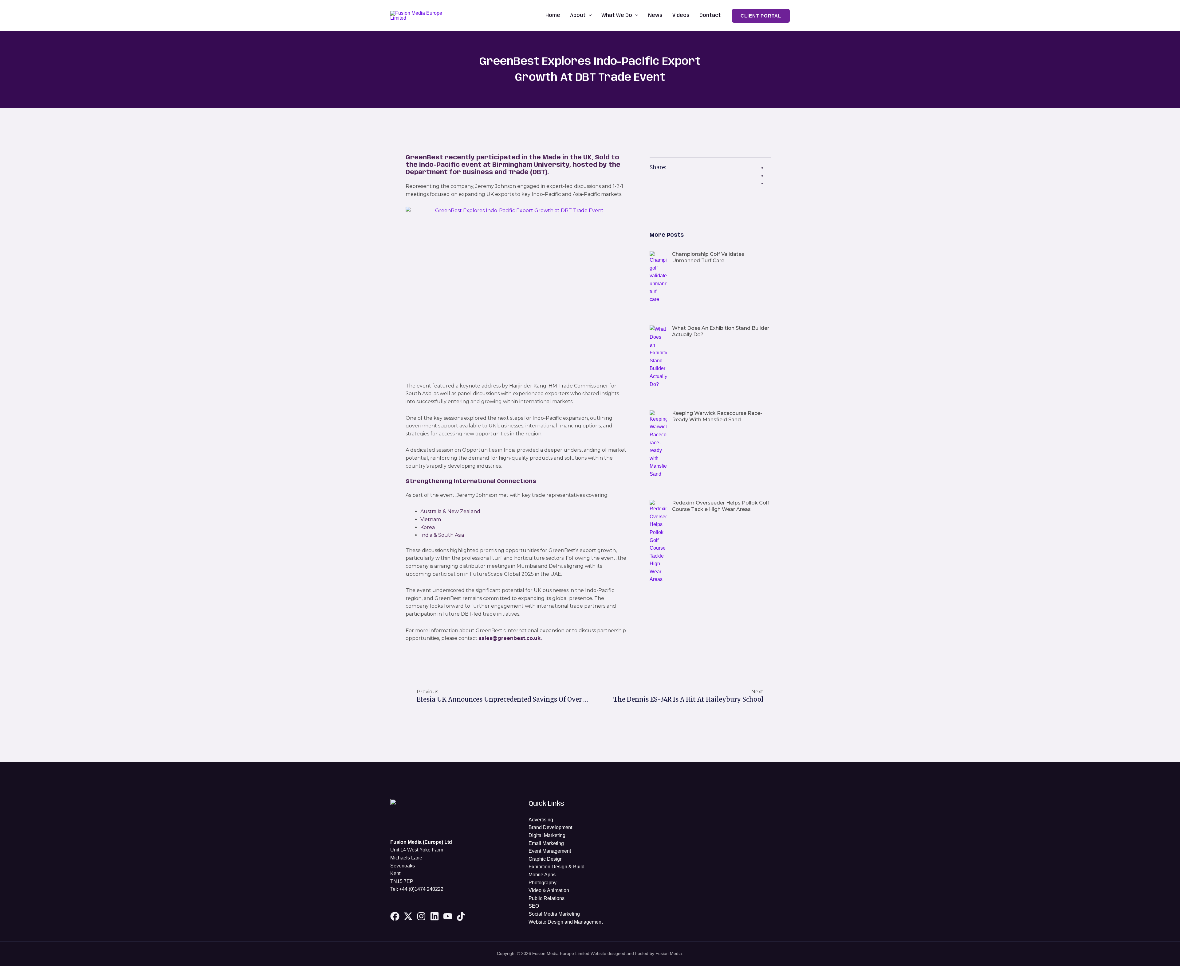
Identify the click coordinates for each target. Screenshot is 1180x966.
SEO (534, 906)
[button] (589, 15)
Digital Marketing (547, 835)
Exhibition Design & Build (556, 866)
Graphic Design (546, 859)
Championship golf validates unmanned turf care (708, 257)
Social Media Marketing (554, 914)
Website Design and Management (566, 922)
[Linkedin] (434, 916)
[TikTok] (461, 916)
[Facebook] (394, 916)
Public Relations (546, 898)
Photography (543, 882)
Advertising (541, 819)
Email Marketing (546, 843)
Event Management (550, 851)
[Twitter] (408, 916)
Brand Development (550, 827)
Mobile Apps (542, 874)
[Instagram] (421, 916)
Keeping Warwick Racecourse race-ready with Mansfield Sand (717, 416)
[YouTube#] (447, 916)
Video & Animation (549, 890)
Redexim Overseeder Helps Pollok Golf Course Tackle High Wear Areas (720, 506)
